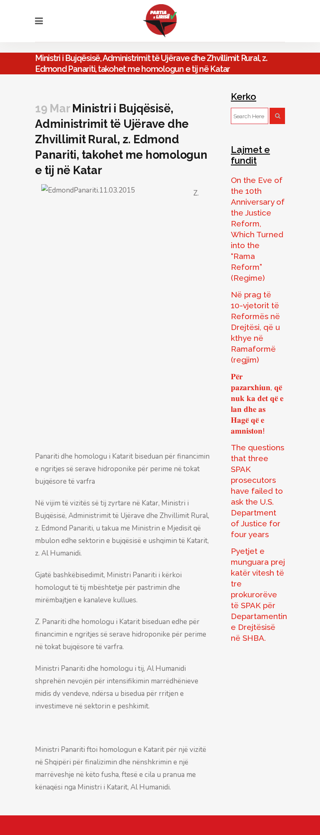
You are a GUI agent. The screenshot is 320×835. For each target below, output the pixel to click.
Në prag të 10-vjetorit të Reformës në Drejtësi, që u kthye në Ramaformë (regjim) (255, 327)
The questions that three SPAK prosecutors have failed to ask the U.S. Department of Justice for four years (257, 491)
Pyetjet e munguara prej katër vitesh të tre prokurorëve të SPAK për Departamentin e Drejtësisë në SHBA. (259, 594)
